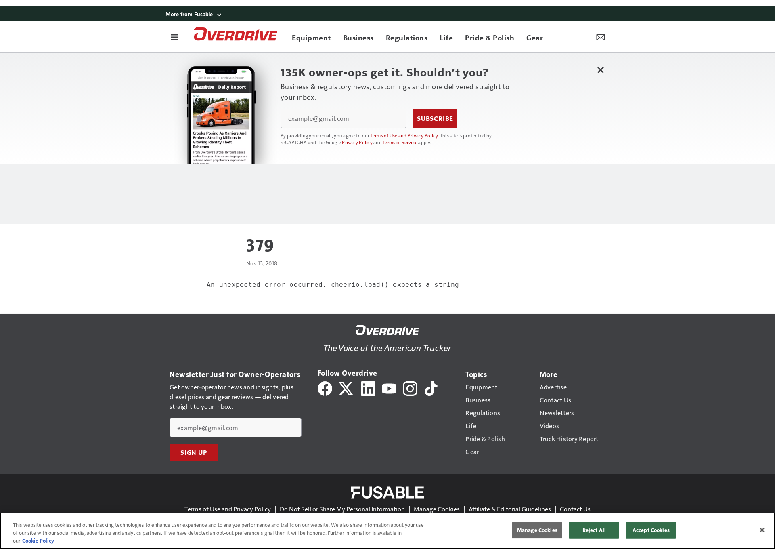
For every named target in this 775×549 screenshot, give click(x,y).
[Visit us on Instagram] (410, 387)
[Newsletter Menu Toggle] (600, 37)
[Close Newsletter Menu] (600, 70)
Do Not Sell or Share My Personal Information (342, 509)
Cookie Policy (38, 540)
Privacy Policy (357, 142)
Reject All (594, 530)
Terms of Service (400, 142)
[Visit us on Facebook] (325, 387)
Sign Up (193, 452)
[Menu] (174, 37)
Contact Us (575, 509)
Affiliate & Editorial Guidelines (510, 509)
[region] (387, 531)
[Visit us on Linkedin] (368, 387)
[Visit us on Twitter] (346, 387)
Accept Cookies (651, 530)
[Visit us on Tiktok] (431, 387)
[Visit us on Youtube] (389, 387)
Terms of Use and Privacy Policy (404, 135)
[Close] (762, 530)
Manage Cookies (437, 509)
